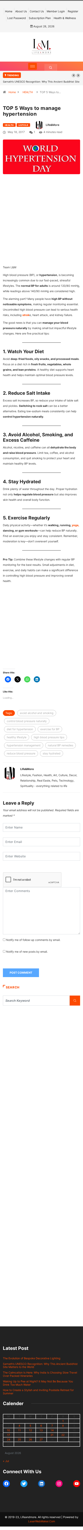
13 (41, 1430)
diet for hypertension (20, 729)
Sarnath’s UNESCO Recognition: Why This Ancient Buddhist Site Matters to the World (40, 1365)
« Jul (6, 1461)
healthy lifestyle (16, 737)
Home (8, 11)
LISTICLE (23, 125)
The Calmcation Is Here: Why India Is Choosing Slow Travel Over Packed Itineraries (40, 1374)
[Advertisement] (41, 225)
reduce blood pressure (21, 753)
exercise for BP (49, 729)
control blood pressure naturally (27, 721)
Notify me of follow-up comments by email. (33, 939)
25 (19, 1439)
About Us (21, 11)
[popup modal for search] (50, 67)
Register (73, 11)
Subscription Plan (40, 18)
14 (52, 1430)
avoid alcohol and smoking (36, 713)
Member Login (56, 11)
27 (41, 1439)
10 (8, 1430)
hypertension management (24, 745)
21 (52, 1434)
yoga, (75, 525)
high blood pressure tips (49, 737)
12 (30, 1430)
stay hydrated (51, 753)
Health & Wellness (65, 18)
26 (30, 1439)
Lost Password (16, 18)
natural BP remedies (60, 745)
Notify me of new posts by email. (27, 951)
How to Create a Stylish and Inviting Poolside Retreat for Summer (38, 1391)
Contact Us (37, 11)
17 (8, 1434)
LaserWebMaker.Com (41, 1521)
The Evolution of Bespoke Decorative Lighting (31, 1358)
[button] (73, 75)
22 (62, 1434)
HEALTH (28, 92)
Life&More (52, 124)
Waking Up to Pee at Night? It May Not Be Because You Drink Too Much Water (38, 1383)
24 (8, 1439)
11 (19, 1430)
